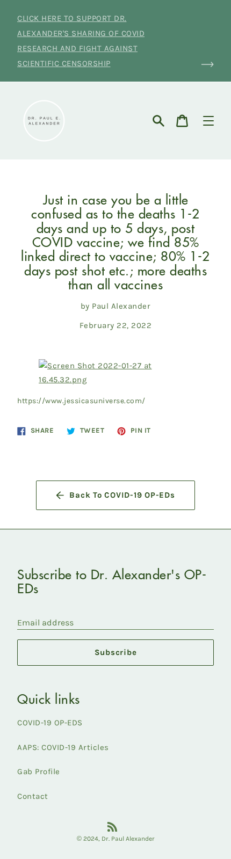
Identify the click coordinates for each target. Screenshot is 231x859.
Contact (32, 796)
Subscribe (116, 652)
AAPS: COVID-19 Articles (63, 747)
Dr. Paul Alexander (128, 838)
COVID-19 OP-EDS (50, 722)
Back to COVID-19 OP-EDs (122, 495)
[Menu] (208, 121)
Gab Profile (38, 771)
